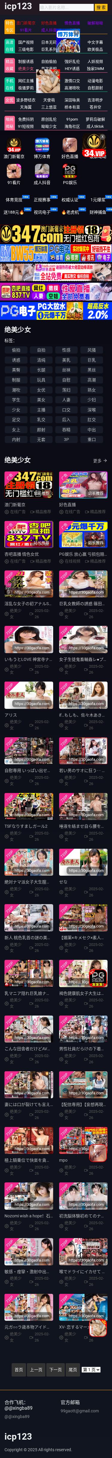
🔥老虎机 (70, 212)
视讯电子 (42, 212)
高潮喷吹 (72, 88)
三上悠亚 (49, 107)
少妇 (92, 399)
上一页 (36, 1369)
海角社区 (72, 126)
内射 (16, 439)
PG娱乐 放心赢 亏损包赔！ (83, 554)
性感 (66, 350)
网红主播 (26, 81)
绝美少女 (26, 68)
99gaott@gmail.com (80, 1411)
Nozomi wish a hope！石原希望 (33, 1216)
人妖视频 (95, 61)
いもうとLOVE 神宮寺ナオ (28, 659)
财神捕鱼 (98, 212)
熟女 (92, 390)
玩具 (41, 380)
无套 (41, 439)
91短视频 (26, 126)
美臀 (16, 369)
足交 (16, 419)
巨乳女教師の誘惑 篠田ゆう (84, 603)
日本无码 (49, 42)
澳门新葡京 (14, 504)
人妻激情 (72, 49)
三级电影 (26, 49)
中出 (92, 429)
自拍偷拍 (49, 61)
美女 (41, 399)
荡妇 (66, 390)
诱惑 (16, 360)
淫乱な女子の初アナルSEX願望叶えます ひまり (48, 603)
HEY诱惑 (72, 68)
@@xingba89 (17, 1416)
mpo (63, 1160)
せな (63, 882)
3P (66, 439)
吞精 (66, 429)
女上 (16, 429)
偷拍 (16, 350)
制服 (16, 380)
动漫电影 (95, 81)
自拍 (41, 350)
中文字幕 (95, 42)
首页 (19, 1369)
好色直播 (67, 504)
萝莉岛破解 (95, 119)
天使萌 (49, 100)
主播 (41, 409)
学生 (16, 399)
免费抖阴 (26, 119)
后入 (66, 419)
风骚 (92, 350)
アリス (10, 715)
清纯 (41, 360)
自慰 (66, 380)
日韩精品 (49, 81)
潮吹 (16, 390)
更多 (97, 460)
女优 (9, 100)
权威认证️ (70, 199)
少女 (16, 409)
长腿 (41, 369)
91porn (72, 119)
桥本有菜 (72, 107)
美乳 (66, 360)
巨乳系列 (49, 49)
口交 (66, 409)
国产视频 (26, 42)
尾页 (73, 1369)
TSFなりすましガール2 (25, 826)
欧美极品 (95, 49)
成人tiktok (95, 126)
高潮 (92, 380)
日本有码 (72, 42)
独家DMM (95, 68)
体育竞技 (14, 199)
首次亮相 (49, 68)
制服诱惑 (26, 61)
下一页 (55, 1369)
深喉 (92, 409)
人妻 (66, 399)
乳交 (41, 419)
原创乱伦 (49, 119)
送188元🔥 (14, 212)
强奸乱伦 (72, 61)
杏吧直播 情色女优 (21, 554)
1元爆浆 (97, 199)
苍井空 (95, 107)
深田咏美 (72, 100)
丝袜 (66, 369)
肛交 (92, 419)
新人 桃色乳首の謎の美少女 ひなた (36, 937)
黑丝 (92, 369)
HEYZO (49, 88)
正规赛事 (42, 199)
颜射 (41, 429)
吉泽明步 (95, 100)
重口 (92, 439)
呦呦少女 (49, 126)
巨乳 (92, 360)
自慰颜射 (95, 88)
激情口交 (72, 81)
